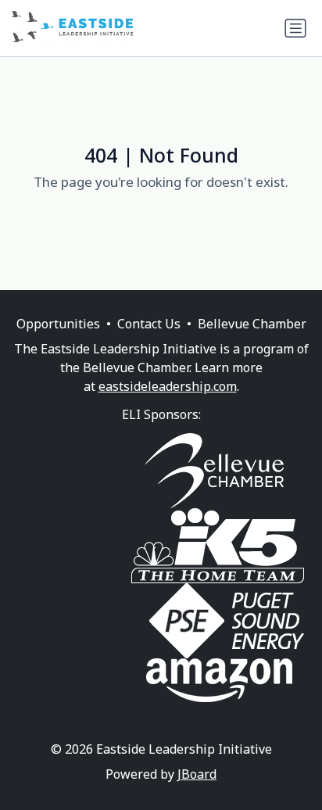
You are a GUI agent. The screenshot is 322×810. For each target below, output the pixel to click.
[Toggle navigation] (295, 28)
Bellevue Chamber (252, 323)
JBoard (196, 774)
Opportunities (58, 323)
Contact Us (149, 323)
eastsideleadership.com (167, 386)
